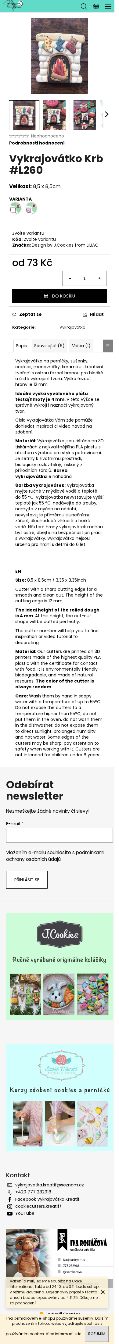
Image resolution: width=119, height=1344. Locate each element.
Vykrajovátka (72, 327)
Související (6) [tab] (49, 346)
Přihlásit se (26, 880)
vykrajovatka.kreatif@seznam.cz (49, 1185)
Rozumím (96, 1333)
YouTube (24, 1213)
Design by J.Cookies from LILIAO (65, 245)
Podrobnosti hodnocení (37, 143)
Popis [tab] (21, 346)
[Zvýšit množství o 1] (99, 278)
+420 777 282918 (33, 1192)
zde (77, 1333)
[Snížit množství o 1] (70, 278)
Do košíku (63, 296)
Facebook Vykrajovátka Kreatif (47, 1199)
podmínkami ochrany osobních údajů (55, 855)
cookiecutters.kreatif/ (38, 1206)
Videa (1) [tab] (81, 346)
